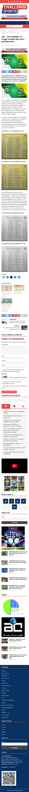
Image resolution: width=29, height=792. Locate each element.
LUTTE (3, 697)
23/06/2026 (12, 581)
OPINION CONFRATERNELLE (8, 700)
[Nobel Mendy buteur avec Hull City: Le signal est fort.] (14, 478)
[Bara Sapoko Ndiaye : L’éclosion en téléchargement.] (14, 488)
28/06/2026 (12, 573)
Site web (4, 365)
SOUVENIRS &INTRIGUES (7, 707)
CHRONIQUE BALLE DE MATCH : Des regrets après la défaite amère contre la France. (17, 587)
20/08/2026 (12, 659)
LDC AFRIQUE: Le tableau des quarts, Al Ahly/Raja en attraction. (6, 294)
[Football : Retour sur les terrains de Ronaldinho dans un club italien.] (21, 478)
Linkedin (3, 734)
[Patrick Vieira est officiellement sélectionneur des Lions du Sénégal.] (7, 483)
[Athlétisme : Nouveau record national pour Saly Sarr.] (7, 478)
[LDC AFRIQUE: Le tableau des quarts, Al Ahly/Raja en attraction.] (7, 288)
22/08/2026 (12, 650)
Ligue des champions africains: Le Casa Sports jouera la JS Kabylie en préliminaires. (7, 308)
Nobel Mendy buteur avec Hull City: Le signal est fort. (17, 647)
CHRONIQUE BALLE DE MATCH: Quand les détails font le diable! (18, 561)
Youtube (3, 724)
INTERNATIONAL (5, 695)
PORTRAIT (4, 702)
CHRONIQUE (4, 683)
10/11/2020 (5, 45)
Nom (3, 356)
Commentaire (5, 344)
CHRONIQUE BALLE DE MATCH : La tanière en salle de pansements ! (18, 578)
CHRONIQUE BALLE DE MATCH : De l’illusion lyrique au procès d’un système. (18, 553)
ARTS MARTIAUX (5, 673)
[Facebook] (11, 1)
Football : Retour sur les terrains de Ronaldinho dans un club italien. (18, 656)
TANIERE (3, 710)
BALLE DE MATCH (5, 678)
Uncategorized (5, 717)
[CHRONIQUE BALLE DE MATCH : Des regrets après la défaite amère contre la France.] (5, 587)
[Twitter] (14, 1)
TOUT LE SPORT (5, 715)
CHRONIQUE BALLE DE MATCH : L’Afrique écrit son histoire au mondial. (17, 570)
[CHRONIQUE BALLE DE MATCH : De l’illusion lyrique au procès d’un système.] (5, 553)
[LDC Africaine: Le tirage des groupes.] (19, 288)
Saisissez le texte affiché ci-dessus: (18, 377)
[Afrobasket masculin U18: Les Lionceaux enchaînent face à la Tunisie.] (7, 488)
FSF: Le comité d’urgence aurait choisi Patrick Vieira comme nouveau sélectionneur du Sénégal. (12, 430)
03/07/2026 (12, 556)
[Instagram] (17, 1)
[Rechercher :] (14, 26)
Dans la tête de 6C (6, 685)
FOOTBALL (4, 688)
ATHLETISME (4, 675)
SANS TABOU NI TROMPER (8, 705)
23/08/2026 (12, 642)
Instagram (4, 732)
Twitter (3, 729)
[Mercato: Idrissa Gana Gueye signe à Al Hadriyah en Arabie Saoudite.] (21, 483)
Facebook (4, 727)
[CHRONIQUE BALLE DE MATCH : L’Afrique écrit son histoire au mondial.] (5, 570)
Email (3, 516)
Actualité (4, 671)
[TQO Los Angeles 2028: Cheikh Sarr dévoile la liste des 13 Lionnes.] (21, 488)
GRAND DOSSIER (5, 690)
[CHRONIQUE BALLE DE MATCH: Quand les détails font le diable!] (5, 562)
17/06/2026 (12, 590)
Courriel (4, 360)
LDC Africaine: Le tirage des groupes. (18, 292)
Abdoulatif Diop (13, 45)
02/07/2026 (12, 564)
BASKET (3, 680)
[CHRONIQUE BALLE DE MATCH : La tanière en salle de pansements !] (5, 579)
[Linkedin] (20, 1)
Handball (4, 693)
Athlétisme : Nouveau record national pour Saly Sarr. (17, 640)
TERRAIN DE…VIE (5, 712)
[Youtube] (8, 1)
